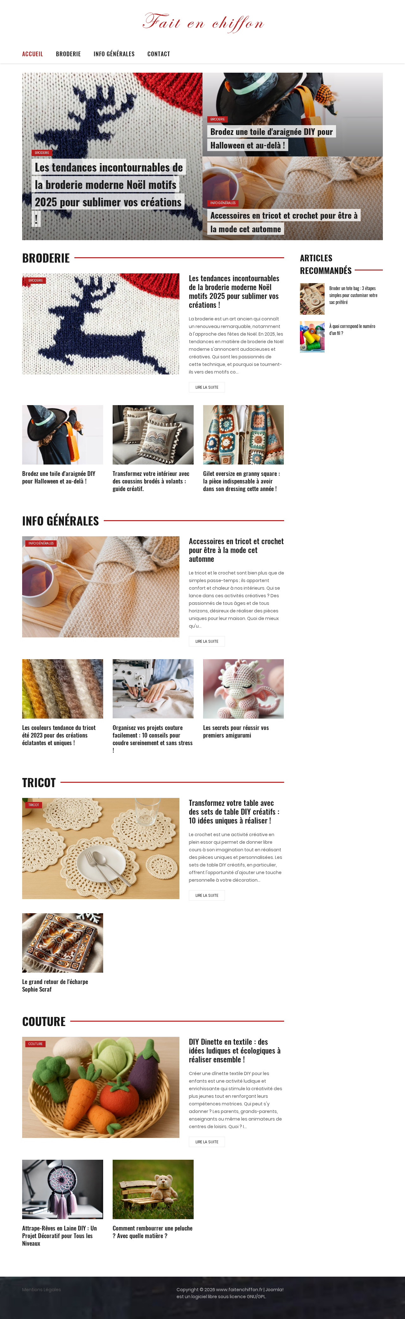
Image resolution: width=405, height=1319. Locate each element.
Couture (35, 1044)
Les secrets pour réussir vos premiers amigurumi (236, 731)
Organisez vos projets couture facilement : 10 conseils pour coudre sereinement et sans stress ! (153, 738)
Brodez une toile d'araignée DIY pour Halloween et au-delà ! (58, 477)
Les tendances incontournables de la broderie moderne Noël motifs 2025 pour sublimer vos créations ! (234, 291)
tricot (33, 805)
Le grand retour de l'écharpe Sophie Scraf (55, 985)
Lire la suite (207, 387)
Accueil (32, 54)
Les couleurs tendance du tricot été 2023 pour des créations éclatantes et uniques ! (59, 735)
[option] (202, 156)
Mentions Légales (41, 1289)
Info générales (114, 54)
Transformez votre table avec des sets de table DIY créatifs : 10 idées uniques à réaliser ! (234, 811)
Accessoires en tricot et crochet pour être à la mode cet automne (236, 549)
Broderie (68, 54)
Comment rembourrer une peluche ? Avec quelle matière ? (152, 1231)
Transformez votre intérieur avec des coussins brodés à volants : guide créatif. (151, 481)
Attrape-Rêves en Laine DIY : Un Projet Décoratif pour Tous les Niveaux (59, 1235)
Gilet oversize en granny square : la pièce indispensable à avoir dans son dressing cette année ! (241, 481)
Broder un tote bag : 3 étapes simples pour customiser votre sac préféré (353, 295)
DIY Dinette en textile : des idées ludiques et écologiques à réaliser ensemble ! (235, 1050)
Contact (158, 54)
